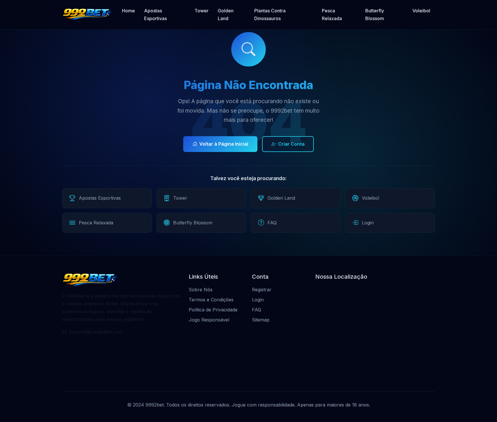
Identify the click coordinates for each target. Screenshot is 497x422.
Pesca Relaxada (332, 14)
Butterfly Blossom (374, 14)
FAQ (256, 310)
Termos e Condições (211, 299)
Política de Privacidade (213, 310)
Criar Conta (291, 144)
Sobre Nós (201, 289)
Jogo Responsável (209, 320)
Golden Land (226, 14)
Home (128, 11)
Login (258, 299)
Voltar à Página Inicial (223, 144)
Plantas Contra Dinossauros (270, 14)
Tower (201, 11)
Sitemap (260, 320)
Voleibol (421, 11)
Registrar (262, 289)
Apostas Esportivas (155, 14)
